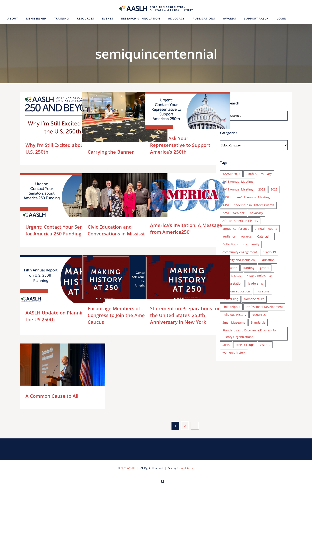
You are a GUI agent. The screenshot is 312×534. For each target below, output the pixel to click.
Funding (248, 268)
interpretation (232, 283)
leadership (255, 283)
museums (263, 291)
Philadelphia (231, 307)
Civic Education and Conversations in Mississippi (119, 196)
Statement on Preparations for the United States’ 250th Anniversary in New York (181, 279)
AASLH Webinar (233, 213)
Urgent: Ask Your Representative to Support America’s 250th (181, 115)
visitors (265, 345)
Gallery (69, 115)
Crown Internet (185, 468)
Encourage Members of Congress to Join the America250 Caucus (119, 279)
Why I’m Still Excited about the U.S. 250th (56, 115)
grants (264, 268)
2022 (261, 189)
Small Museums (233, 322)
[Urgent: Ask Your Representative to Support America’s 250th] (187, 116)
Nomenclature (254, 299)
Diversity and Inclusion (238, 260)
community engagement (239, 252)
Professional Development (264, 307)
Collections (230, 244)
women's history (234, 352)
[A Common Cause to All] (62, 371)
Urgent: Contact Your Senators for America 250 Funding (56, 197)
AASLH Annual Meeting (253, 197)
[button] (295, 18)
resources (259, 315)
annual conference (235, 229)
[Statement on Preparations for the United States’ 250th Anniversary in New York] (187, 279)
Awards (246, 236)
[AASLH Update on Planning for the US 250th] (62, 279)
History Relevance (259, 276)
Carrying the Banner (119, 123)
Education (267, 260)
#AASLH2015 (231, 174)
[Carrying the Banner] (124, 124)
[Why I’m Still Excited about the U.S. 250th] (62, 116)
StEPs (226, 345)
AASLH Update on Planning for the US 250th (56, 279)
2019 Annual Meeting (237, 189)
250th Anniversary (259, 174)
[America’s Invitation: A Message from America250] (187, 194)
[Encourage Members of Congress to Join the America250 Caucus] (124, 279)
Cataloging (264, 236)
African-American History (240, 221)
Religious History (234, 315)
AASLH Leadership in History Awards (248, 205)
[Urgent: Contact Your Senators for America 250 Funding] (62, 197)
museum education (236, 291)
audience (229, 236)
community (251, 244)
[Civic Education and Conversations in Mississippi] (124, 195)
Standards (258, 322)
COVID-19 (269, 252)
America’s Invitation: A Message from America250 (181, 194)
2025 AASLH (128, 468)
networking (230, 299)
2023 (274, 189)
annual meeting (266, 229)
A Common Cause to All (56, 372)
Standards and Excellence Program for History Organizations (249, 333)
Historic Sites (231, 276)
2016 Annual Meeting (237, 181)
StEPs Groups (245, 345)
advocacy (256, 213)
